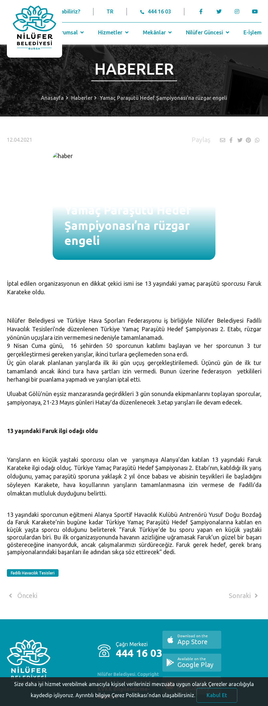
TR (110, 11)
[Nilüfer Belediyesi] (34, 29)
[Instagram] (237, 11)
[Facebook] (201, 11)
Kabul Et (217, 695)
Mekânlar (155, 32)
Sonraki (240, 595)
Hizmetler (111, 32)
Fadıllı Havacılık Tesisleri (33, 573)
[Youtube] (256, 11)
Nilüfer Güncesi (205, 32)
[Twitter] (219, 11)
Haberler (81, 98)
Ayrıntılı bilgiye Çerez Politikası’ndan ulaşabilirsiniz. (135, 695)
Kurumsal (67, 32)
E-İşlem (252, 32)
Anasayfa (52, 98)
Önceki (26, 595)
